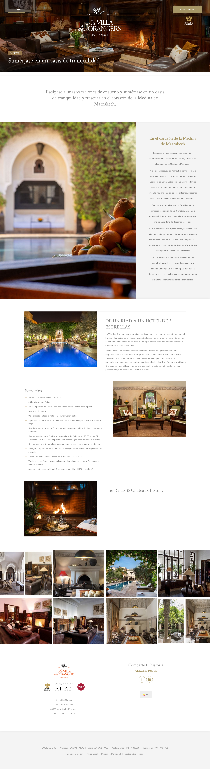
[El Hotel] (26, 573)
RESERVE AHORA (187, 9)
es (147, 695)
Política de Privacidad (111, 754)
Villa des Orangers (75, 754)
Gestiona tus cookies (133, 754)
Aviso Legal (92, 754)
